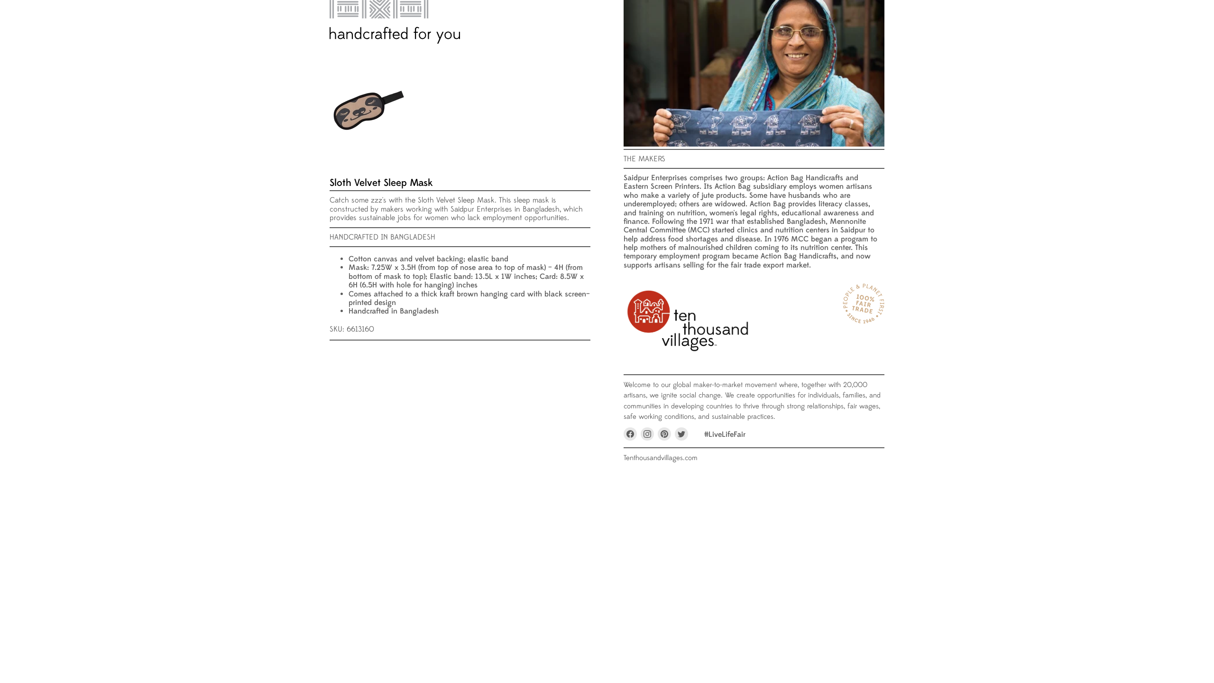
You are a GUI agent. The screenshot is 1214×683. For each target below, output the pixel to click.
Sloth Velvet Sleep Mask (381, 182)
